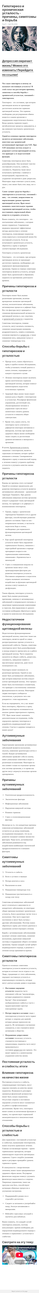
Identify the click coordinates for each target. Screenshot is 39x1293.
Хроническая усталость (19, 447)
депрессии (18, 1050)
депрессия (25, 335)
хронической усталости (13, 319)
